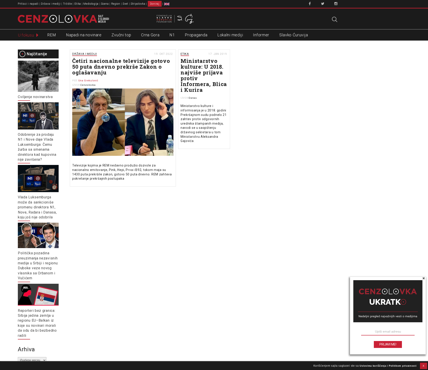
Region (115, 3)
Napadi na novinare (84, 35)
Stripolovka (138, 3)
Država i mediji (51, 3)
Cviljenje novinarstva (35, 97)
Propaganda (196, 35)
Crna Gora (150, 35)
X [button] (423, 365)
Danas (193, 98)
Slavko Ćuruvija (293, 35)
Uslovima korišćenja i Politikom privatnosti (388, 365)
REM (51, 35)
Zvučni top (121, 35)
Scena (105, 3)
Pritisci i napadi (28, 3)
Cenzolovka (87, 85)
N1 (172, 35)
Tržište (67, 3)
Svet (125, 3)
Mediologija (91, 3)
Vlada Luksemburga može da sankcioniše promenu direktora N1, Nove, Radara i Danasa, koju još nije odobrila (37, 207)
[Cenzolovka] (63, 18)
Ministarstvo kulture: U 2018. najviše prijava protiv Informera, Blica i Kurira (204, 75)
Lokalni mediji (230, 35)
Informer (261, 35)
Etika (77, 3)
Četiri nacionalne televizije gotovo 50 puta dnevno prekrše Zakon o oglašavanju (121, 66)
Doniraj (154, 3)
